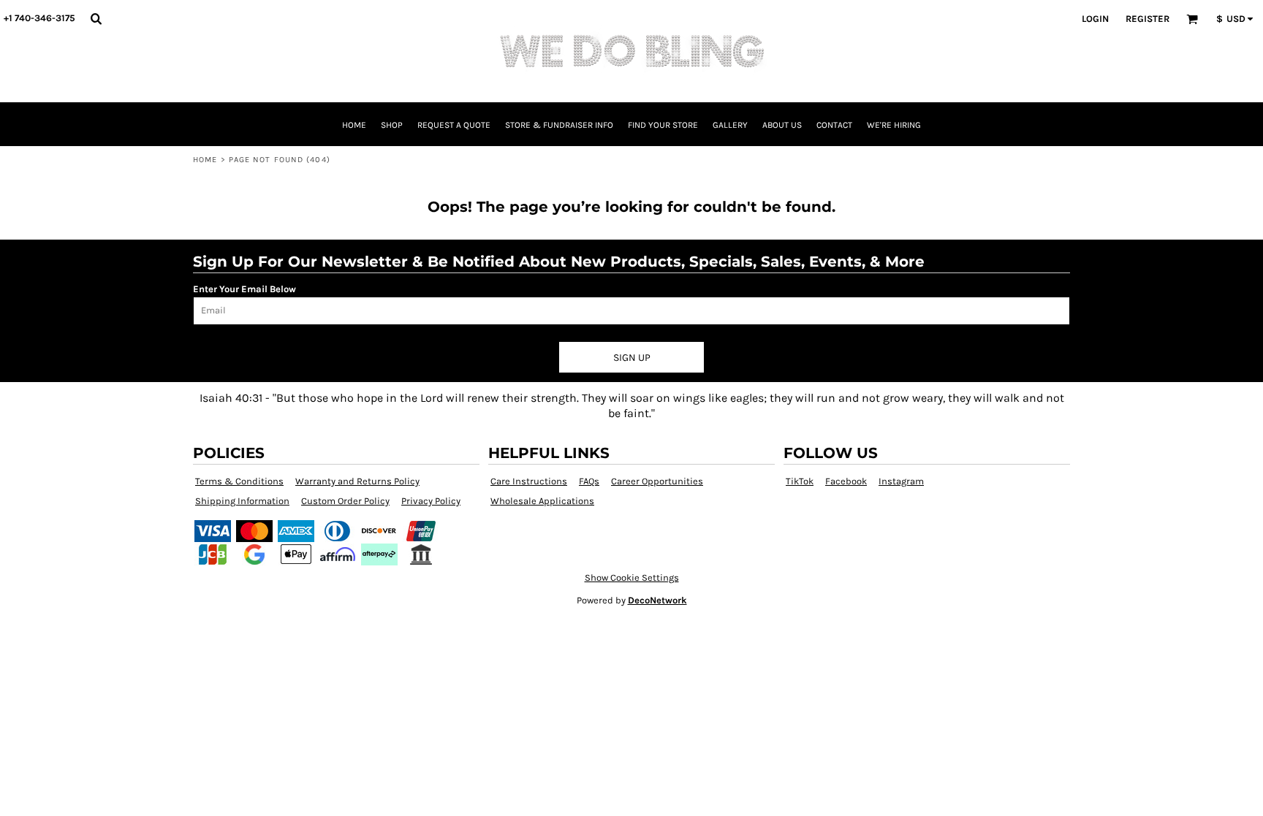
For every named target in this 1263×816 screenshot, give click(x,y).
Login (1095, 18)
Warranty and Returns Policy (357, 481)
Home (205, 159)
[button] (96, 18)
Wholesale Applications (542, 500)
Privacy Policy (430, 500)
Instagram (901, 481)
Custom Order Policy (345, 500)
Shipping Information (242, 500)
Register (1147, 18)
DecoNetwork (657, 600)
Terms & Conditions (239, 481)
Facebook (846, 481)
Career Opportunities (657, 481)
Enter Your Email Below (244, 288)
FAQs (589, 481)
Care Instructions (528, 481)
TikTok (799, 481)
